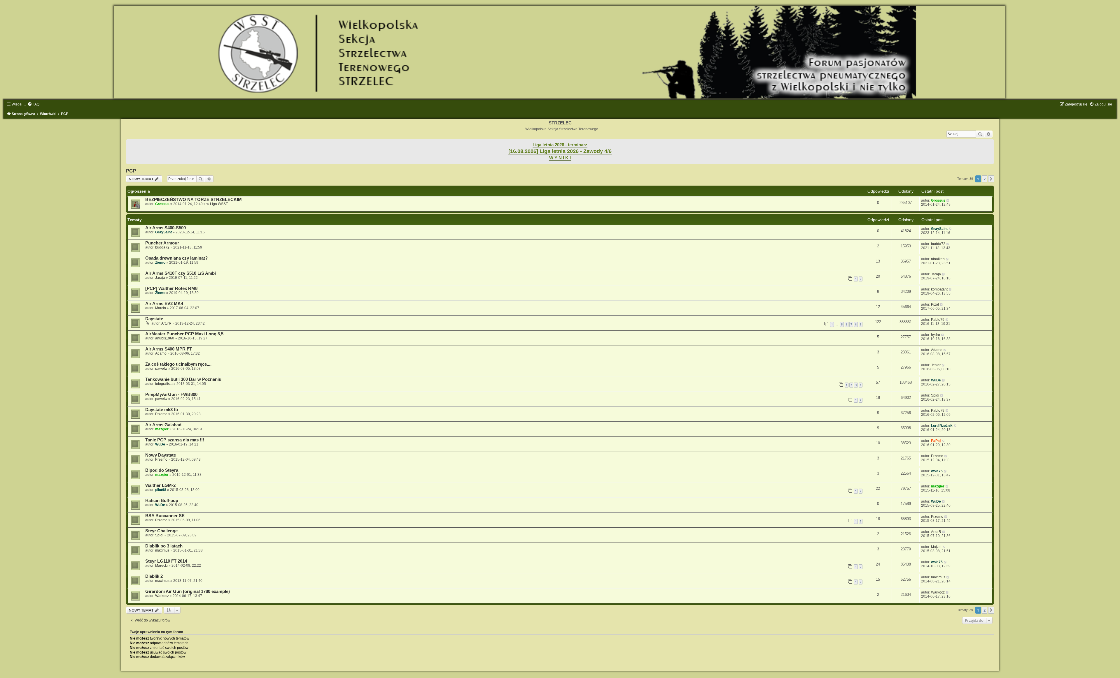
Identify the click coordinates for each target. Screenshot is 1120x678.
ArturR (166, 323)
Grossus (162, 204)
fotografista (164, 384)
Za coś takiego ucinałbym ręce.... (178, 364)
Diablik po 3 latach (164, 546)
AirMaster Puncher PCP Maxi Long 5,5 (184, 334)
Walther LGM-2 (160, 485)
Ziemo (160, 262)
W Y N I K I (560, 158)
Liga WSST (219, 204)
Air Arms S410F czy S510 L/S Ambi (180, 273)
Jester (936, 365)
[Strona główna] (560, 52)
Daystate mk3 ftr (161, 409)
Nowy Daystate (160, 455)
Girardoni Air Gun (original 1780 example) (187, 591)
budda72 (162, 247)
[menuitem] (33, 104)
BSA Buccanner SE (165, 515)
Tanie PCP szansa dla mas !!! (174, 440)
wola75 (937, 471)
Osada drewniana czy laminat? (176, 258)
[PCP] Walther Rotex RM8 (171, 288)
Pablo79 (937, 320)
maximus (162, 550)
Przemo (161, 414)
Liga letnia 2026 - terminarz (560, 144)
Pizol (935, 304)
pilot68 (160, 490)
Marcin (160, 308)
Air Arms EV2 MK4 (164, 303)
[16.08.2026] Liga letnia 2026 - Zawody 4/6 (560, 151)
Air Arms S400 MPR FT (168, 349)
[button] (991, 178)
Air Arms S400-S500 (165, 228)
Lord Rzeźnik (942, 426)
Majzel (936, 547)
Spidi (935, 395)
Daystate (154, 318)
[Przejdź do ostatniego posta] (948, 200)
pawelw (161, 369)
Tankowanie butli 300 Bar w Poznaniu (183, 379)
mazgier (162, 429)
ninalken (938, 259)
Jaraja (160, 278)
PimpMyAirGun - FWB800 (171, 394)
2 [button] (985, 179)
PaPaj (936, 441)
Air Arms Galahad (163, 424)
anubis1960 (164, 338)
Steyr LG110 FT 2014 (166, 561)
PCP (131, 170)
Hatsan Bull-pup (161, 500)
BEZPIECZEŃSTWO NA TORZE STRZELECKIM (193, 199)
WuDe (936, 380)
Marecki (161, 565)
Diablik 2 (154, 576)
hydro (935, 335)
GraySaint (163, 232)
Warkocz (162, 596)
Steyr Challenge (161, 531)
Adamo (161, 353)
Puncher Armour (162, 243)
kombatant (939, 289)
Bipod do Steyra (161, 470)
